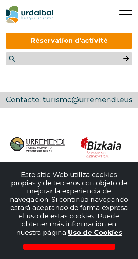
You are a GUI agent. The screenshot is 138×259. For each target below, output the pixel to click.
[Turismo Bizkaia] (101, 147)
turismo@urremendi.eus (87, 99)
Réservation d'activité (69, 41)
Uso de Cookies (95, 233)
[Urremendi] (37, 147)
